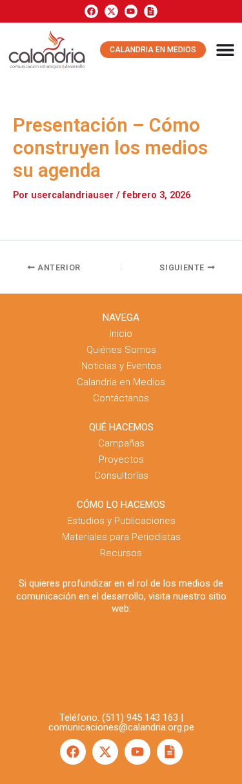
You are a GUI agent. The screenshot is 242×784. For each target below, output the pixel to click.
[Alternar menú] (225, 49)
